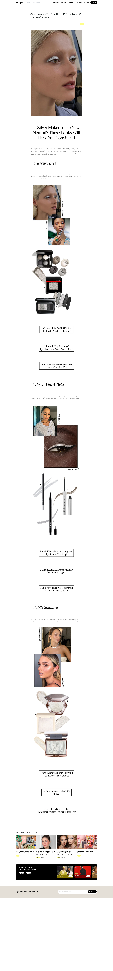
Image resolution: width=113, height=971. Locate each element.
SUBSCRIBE (92, 891)
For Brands (63, 2)
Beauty (35, 6)
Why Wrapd (56, 2)
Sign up (94, 2)
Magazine (70, 2)
